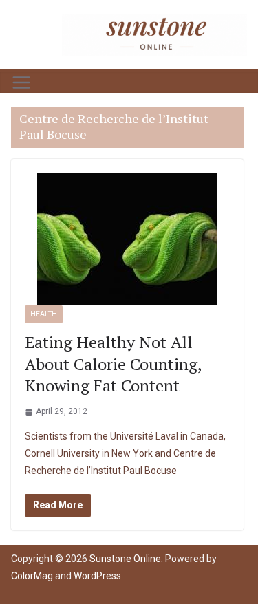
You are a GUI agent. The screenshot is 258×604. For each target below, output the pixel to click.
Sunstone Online (125, 558)
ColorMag (32, 575)
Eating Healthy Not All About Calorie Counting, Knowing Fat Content (113, 363)
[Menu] (21, 82)
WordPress (97, 575)
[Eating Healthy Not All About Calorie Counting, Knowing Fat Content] (127, 239)
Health (43, 314)
